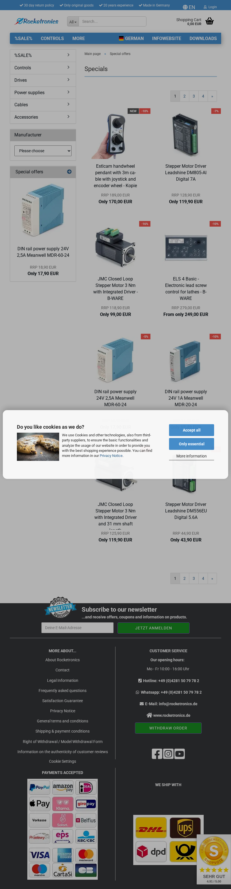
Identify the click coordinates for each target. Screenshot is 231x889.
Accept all (192, 430)
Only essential (192, 444)
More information (191, 456)
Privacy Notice (111, 456)
